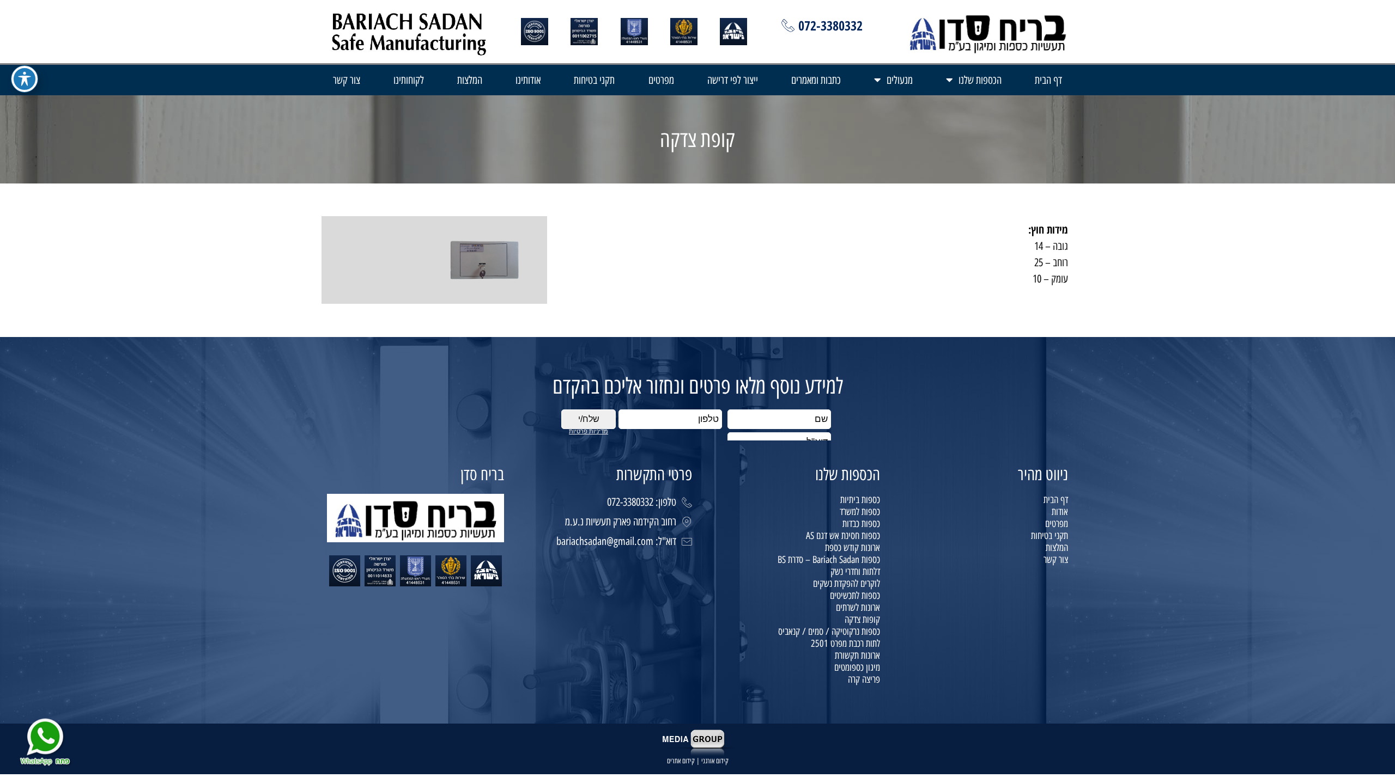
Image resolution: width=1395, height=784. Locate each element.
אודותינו (528, 80)
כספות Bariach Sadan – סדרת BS (829, 560)
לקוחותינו (408, 80)
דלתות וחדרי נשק (855, 572)
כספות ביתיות (860, 500)
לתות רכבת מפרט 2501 (845, 644)
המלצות (469, 80)
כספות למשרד (860, 512)
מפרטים (661, 80)
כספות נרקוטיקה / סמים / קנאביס (829, 632)
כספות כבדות (861, 524)
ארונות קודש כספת (852, 548)
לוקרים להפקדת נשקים (846, 584)
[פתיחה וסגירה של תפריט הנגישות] (24, 79)
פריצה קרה (864, 679)
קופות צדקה (862, 620)
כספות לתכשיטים (855, 596)
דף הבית (1048, 80)
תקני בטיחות (594, 80)
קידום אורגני (715, 761)
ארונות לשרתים (858, 608)
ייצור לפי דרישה (732, 80)
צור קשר (346, 80)
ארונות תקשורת (857, 655)
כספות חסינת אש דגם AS (843, 536)
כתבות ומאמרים (816, 80)
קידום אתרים (681, 761)
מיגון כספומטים (857, 667)
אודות (1060, 512)
